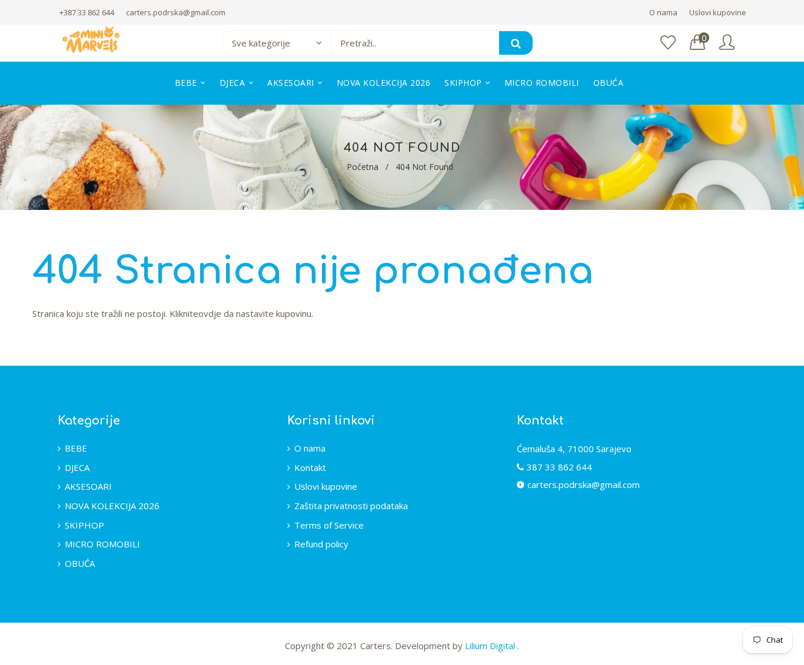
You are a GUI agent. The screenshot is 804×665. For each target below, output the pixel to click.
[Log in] (727, 42)
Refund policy (321, 544)
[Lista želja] (668, 42)
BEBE (76, 448)
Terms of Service (329, 525)
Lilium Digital (491, 645)
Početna (362, 166)
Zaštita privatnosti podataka (351, 506)
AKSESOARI (88, 486)
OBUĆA (80, 563)
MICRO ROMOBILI (102, 544)
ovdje (209, 313)
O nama (663, 12)
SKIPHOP (84, 525)
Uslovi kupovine (717, 12)
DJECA (77, 467)
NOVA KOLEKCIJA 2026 (112, 506)
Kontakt (310, 467)
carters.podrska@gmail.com (175, 12)
